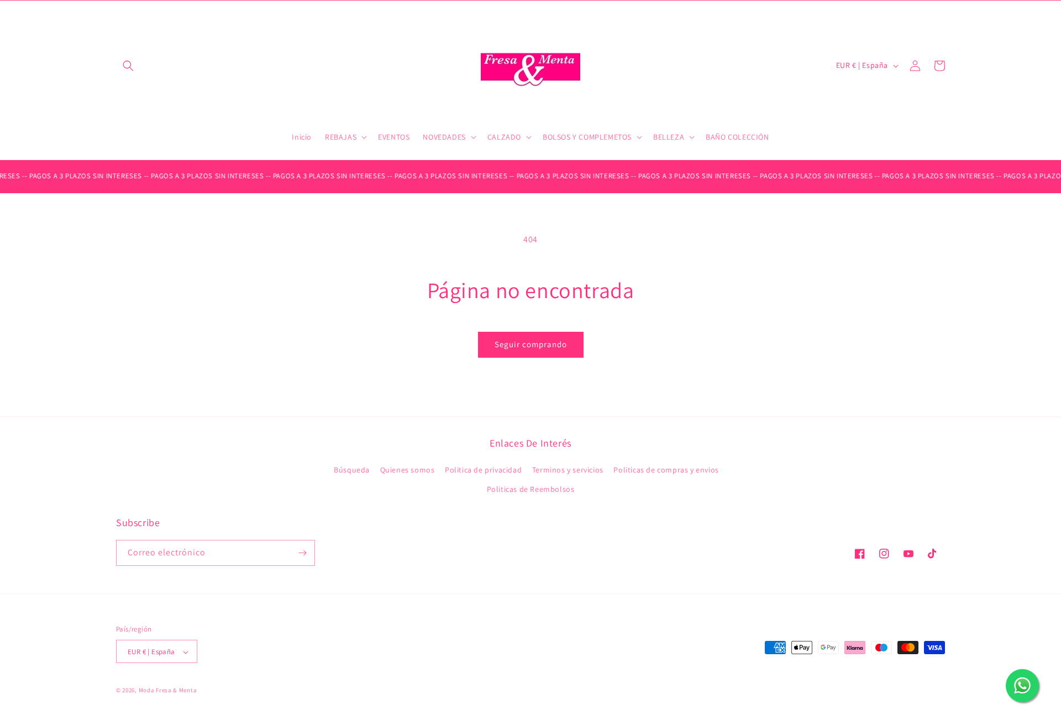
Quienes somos (407, 470)
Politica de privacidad (483, 470)
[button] (128, 66)
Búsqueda (352, 470)
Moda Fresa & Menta (168, 690)
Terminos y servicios (567, 470)
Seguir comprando (531, 344)
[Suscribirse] (302, 553)
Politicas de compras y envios (665, 470)
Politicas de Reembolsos (531, 490)
